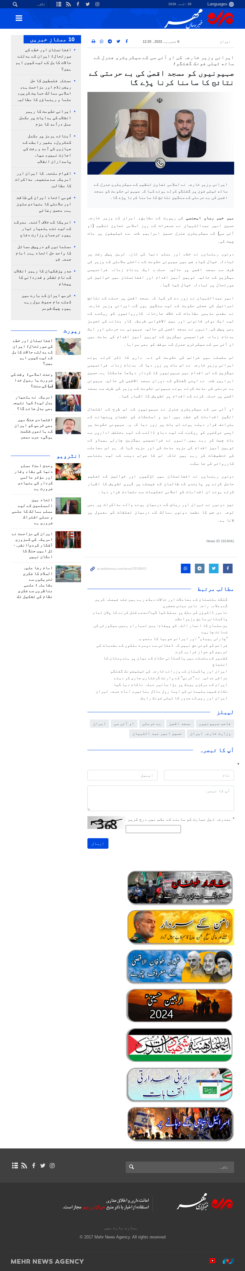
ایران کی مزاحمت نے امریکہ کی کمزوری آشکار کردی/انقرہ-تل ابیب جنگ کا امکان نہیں (32, 545)
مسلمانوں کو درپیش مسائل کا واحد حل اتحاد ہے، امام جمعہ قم (43, 253)
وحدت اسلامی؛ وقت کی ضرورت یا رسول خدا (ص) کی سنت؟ (32, 380)
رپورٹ (72, 330)
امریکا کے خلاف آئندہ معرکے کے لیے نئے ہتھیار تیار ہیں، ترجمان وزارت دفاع (42, 228)
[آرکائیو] (15, 1165)
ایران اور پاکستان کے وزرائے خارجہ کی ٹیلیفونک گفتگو (169, 671)
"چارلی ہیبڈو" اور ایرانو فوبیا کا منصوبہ (182, 638)
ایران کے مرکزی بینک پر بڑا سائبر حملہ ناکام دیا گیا (171, 684)
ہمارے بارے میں (120, 1227)
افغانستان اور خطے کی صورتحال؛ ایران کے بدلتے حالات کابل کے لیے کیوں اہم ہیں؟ (32, 352)
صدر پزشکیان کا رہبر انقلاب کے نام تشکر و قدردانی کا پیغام (42, 277)
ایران (225, 41)
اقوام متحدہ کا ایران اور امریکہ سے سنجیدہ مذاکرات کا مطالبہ (43, 179)
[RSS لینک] (24, 1165)
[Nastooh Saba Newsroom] (225, 1261)
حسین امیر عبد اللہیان (157, 733)
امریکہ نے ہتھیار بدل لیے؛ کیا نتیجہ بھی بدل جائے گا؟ (32, 403)
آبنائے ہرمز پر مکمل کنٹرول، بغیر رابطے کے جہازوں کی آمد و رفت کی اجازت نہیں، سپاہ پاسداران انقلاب (47, 149)
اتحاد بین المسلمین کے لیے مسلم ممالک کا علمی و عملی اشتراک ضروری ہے (32, 511)
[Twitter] (43, 1165)
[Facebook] (33, 1165)
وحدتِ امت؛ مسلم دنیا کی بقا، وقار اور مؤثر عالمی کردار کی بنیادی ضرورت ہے (33, 477)
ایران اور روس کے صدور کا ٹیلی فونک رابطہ (183, 698)
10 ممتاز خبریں (52, 39)
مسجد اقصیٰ (180, 723)
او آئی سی (124, 723)
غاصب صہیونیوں (215, 723)
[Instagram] (52, 1165)
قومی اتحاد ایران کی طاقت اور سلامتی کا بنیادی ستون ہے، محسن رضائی (44, 204)
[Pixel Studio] (209, 1261)
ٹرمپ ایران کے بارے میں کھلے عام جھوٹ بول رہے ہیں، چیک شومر (46, 302)
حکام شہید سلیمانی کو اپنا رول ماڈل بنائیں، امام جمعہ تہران (162, 691)
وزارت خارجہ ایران (210, 733)
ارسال (98, 843)
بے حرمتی (151, 723)
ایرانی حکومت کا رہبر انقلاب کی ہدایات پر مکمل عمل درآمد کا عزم (45, 117)
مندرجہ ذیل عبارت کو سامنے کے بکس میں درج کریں (181, 819)
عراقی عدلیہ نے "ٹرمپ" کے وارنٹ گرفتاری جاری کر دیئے (171, 678)
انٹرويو (68, 456)
